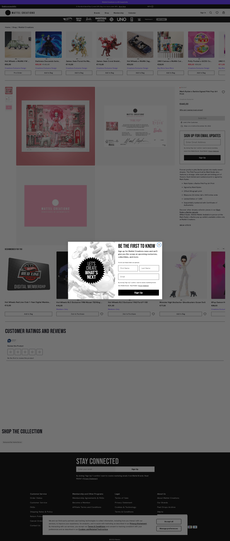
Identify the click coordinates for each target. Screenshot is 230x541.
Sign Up (138, 292)
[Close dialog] (159, 245)
